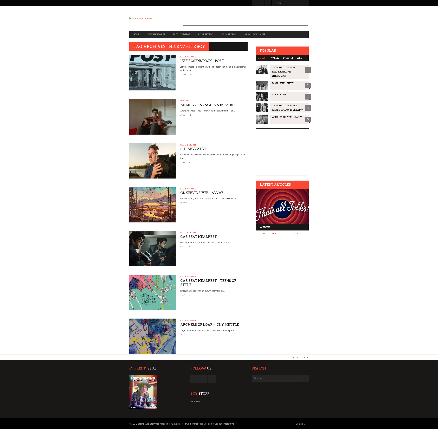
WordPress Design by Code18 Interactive (213, 423)
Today (262, 58)
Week (275, 58)
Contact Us (301, 423)
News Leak (185, 100)
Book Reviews (229, 34)
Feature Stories (156, 34)
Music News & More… (255, 34)
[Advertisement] (245, 18)
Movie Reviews (205, 34)
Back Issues (196, 401)
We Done (265, 227)
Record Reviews (181, 34)
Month (288, 58)
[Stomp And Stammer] (156, 18)
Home (136, 34)
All (299, 58)
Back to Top (299, 357)
